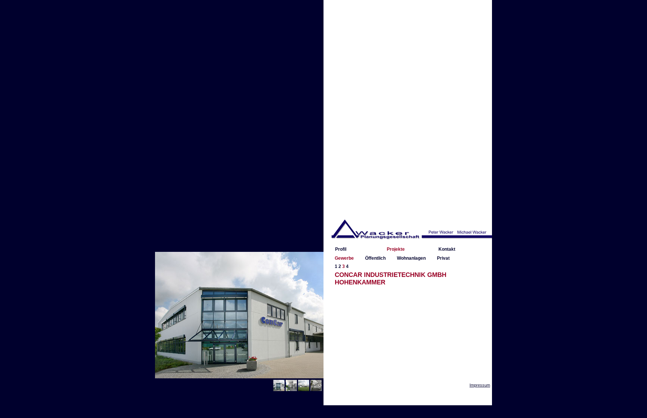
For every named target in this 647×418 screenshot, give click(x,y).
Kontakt (446, 249)
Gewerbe (344, 258)
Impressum (480, 385)
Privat (443, 258)
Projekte (396, 249)
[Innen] (316, 389)
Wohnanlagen (411, 258)
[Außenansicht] (279, 389)
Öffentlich (375, 258)
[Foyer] (291, 389)
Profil (340, 249)
